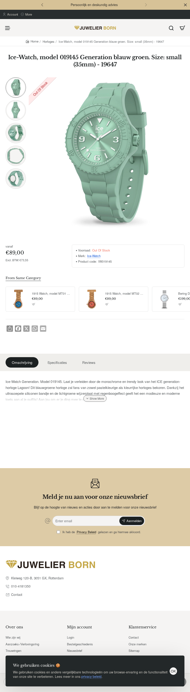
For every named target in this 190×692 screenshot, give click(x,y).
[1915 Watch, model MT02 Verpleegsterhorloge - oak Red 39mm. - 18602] (91, 299)
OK (173, 671)
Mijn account (79, 627)
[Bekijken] (182, 27)
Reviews (88, 362)
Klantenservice (142, 627)
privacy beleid (91, 676)
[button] (42, 4)
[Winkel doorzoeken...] (171, 27)
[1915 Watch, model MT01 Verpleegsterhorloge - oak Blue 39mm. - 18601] (18, 299)
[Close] (185, 5)
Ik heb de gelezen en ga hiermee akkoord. (101, 532)
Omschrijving (22, 362)
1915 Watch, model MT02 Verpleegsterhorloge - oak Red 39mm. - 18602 (125, 294)
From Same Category (23, 278)
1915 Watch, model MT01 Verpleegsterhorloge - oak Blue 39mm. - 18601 (52, 294)
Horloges (48, 41)
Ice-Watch (94, 256)
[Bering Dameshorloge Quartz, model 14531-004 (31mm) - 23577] (164, 299)
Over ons (14, 627)
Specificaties (57, 362)
